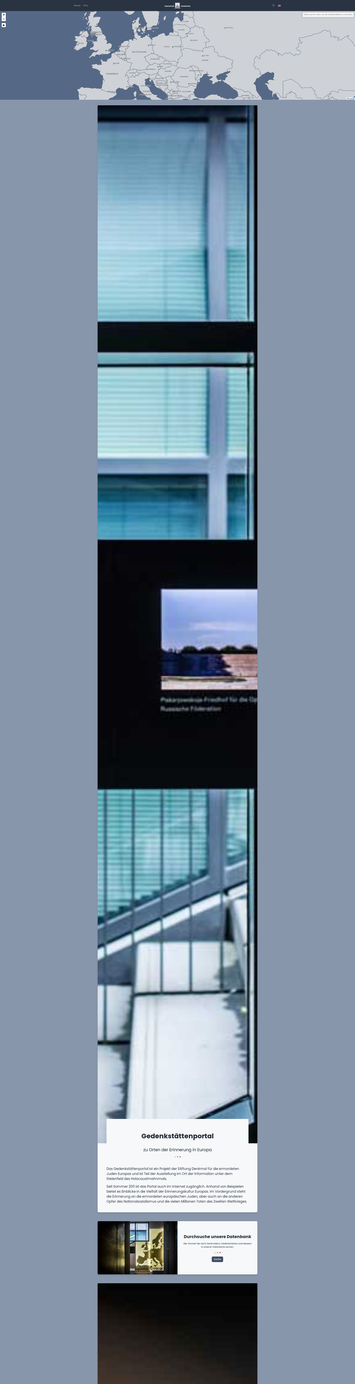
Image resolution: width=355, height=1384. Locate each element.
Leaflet (351, 98)
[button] (4, 15)
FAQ (85, 5)
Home (77, 5)
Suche (217, 1259)
